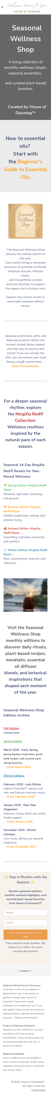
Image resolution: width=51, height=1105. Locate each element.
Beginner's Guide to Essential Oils (25, 169)
